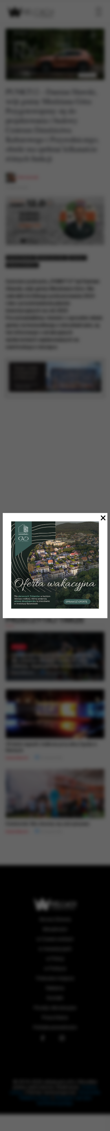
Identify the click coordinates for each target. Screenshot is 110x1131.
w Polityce (55, 968)
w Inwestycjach (55, 949)
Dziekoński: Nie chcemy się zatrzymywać (47, 823)
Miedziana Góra (52, 257)
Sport (19, 647)
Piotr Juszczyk (27, 177)
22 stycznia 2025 (17, 187)
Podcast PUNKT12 (22, 265)
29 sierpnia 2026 (56, 672)
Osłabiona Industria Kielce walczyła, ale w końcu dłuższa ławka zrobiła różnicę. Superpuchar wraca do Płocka (54, 660)
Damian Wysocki (22, 672)
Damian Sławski (21, 257)
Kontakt (55, 998)
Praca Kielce (55, 1017)
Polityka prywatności (55, 1027)
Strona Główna (55, 919)
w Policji (55, 958)
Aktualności (55, 929)
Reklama (55, 988)
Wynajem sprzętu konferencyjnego (64, 1100)
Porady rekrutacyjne (55, 1007)
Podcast (78, 257)
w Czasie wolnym (55, 939)
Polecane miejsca (55, 978)
